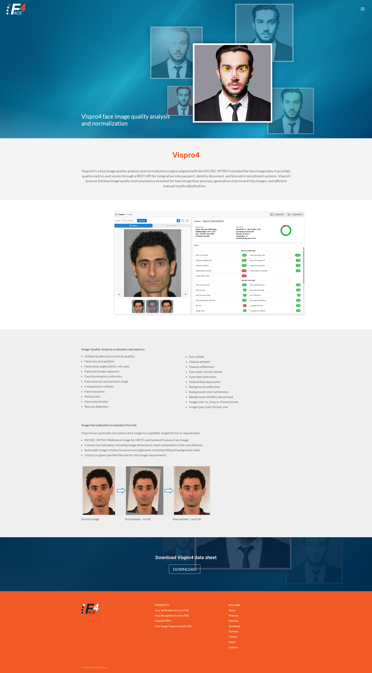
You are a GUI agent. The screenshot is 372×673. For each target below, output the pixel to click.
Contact (233, 647)
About (232, 641)
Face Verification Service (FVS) (172, 610)
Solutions (234, 620)
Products (234, 615)
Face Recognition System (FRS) (172, 615)
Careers (233, 636)
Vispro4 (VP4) (163, 620)
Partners (233, 631)
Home (232, 610)
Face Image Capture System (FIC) (173, 626)
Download (184, 569)
